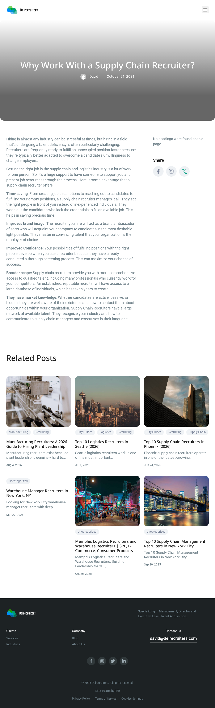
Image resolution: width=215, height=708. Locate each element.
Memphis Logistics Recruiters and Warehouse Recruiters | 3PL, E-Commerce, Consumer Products (105, 546)
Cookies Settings (132, 698)
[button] (205, 9)
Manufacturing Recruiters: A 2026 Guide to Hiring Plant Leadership (36, 444)
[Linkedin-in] (124, 661)
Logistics (105, 432)
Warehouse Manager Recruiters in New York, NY (37, 493)
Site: (107, 690)
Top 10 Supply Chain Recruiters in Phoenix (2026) (174, 444)
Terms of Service (105, 698)
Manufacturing (18, 432)
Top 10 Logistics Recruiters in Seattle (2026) (101, 444)
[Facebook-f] (158, 171)
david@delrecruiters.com (173, 638)
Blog (75, 638)
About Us (78, 644)
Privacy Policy (81, 698)
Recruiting (42, 432)
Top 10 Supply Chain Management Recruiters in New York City (174, 543)
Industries (13, 644)
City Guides (85, 432)
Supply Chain (197, 432)
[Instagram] (171, 171)
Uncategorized (18, 481)
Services (12, 638)
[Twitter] (113, 661)
